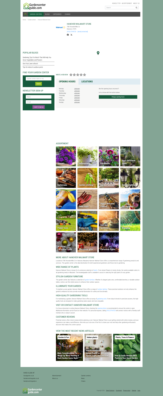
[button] (98, 53)
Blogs (47, 14)
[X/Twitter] (71, 35)
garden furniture (90, 280)
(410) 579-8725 (71, 31)
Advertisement (127, 3)
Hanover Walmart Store (44, 19)
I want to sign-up (38, 107)
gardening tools (102, 299)
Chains (67, 14)
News (83, 378)
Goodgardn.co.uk (28, 376)
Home (24, 19)
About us (136, 3)
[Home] (25, 14)
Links (139, 390)
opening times (102, 308)
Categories (57, 14)
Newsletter (116, 3)
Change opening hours (118, 97)
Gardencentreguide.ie (30, 381)
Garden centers (36, 14)
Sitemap (134, 390)
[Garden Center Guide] (34, 6)
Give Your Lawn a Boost (30, 64)
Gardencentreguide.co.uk (31, 378)
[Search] (136, 7)
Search (39, 84)
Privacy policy (126, 390)
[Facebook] (67, 35)
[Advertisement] (38, 36)
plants (96, 270)
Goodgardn (119, 390)
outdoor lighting (102, 289)
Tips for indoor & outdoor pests (33, 67)
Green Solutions (110, 390)
